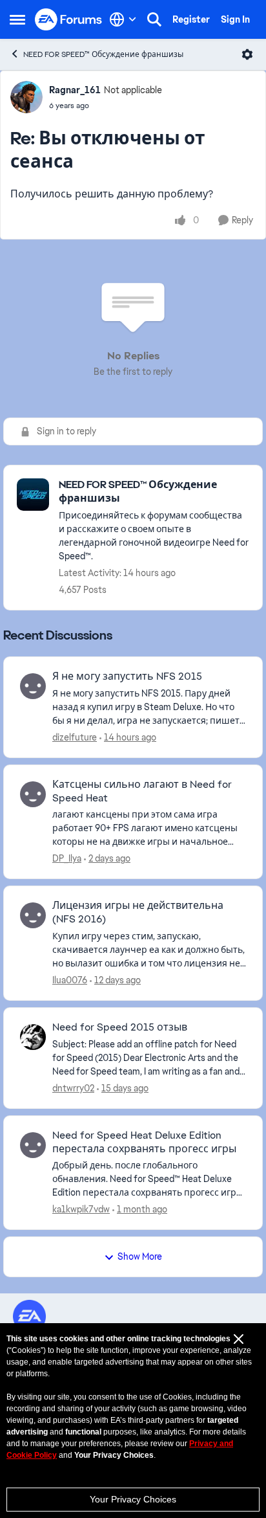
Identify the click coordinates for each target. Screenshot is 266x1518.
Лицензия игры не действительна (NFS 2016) (137, 912)
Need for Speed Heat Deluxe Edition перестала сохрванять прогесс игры (144, 1142)
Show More (140, 1256)
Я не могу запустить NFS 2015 (127, 676)
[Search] (154, 19)
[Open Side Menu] (17, 19)
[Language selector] (123, 19)
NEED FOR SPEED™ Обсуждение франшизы (103, 54)
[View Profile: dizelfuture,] (33, 686)
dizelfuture (74, 737)
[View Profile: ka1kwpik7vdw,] (33, 1145)
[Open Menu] (247, 54)
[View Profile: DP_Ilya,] (33, 794)
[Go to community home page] (69, 19)
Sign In (235, 19)
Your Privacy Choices (133, 1499)
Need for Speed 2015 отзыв (119, 1027)
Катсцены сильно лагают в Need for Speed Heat (142, 791)
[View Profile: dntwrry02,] (33, 1037)
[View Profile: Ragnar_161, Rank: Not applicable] (26, 97)
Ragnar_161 (75, 90)
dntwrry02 (73, 1088)
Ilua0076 (69, 980)
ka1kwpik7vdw (81, 1209)
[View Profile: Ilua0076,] (33, 915)
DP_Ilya (66, 858)
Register (191, 19)
